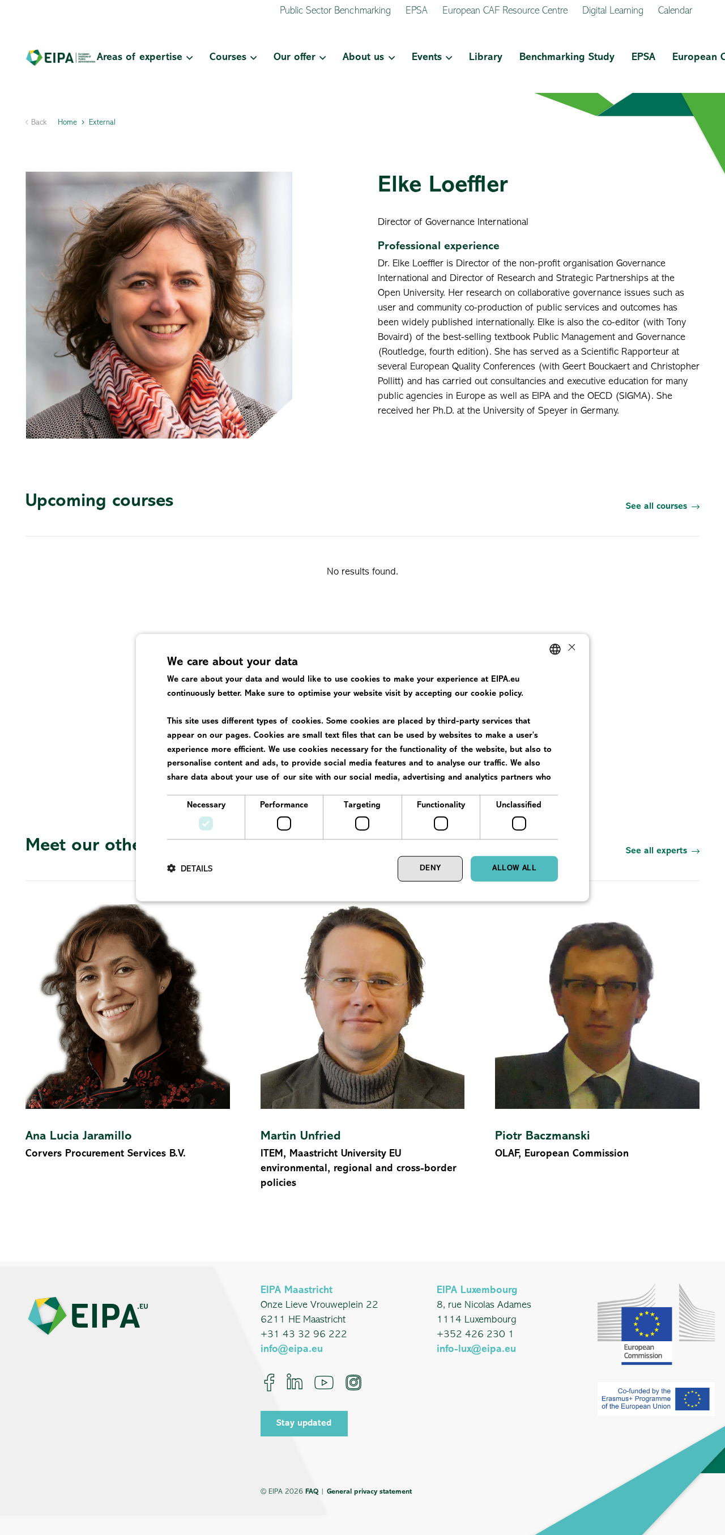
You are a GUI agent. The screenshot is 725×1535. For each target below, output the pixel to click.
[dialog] (362, 767)
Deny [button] (430, 868)
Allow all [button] (514, 868)
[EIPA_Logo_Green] (60, 57)
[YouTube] (324, 1382)
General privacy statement (369, 1491)
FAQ (311, 1491)
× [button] (570, 648)
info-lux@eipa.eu (476, 1350)
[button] (187, 58)
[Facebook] (269, 1382)
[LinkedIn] (294, 1382)
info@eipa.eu (292, 1350)
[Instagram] (353, 1382)
